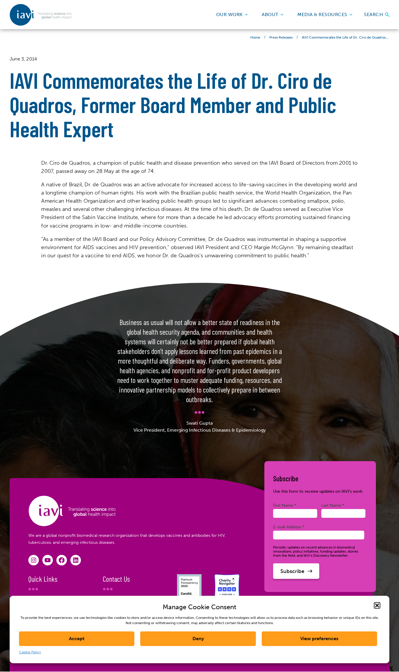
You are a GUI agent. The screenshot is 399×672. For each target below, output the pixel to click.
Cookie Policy (30, 652)
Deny (198, 638)
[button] (377, 605)
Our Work (229, 14)
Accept (76, 638)
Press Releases (281, 37)
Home (255, 37)
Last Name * (332, 505)
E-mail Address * (288, 526)
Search (374, 14)
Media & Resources (322, 14)
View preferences (319, 638)
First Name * (284, 505)
